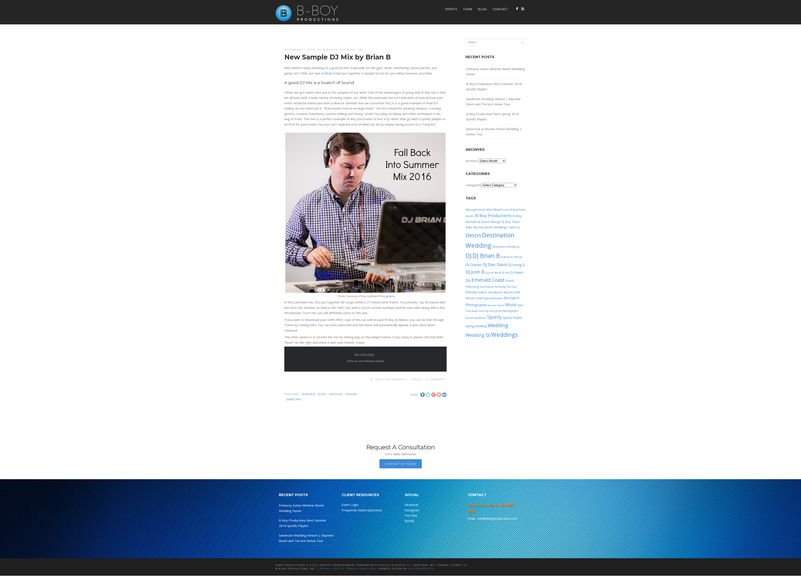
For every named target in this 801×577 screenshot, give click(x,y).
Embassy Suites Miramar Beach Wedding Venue (495, 71)
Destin (473, 235)
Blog (482, 9)
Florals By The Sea (505, 287)
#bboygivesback (475, 209)
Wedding (498, 325)
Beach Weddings (496, 227)
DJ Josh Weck (493, 272)
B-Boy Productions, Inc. (344, 50)
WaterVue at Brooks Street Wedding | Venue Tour (493, 131)
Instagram (411, 510)
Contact (500, 9)
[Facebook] (517, 8)
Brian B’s (432, 103)
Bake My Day (475, 227)
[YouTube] (522, 8)
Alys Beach (494, 209)
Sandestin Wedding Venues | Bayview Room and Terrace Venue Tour (493, 101)
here (313, 325)
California (514, 227)
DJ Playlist (516, 272)
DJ (469, 255)
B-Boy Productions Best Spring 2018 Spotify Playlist (492, 116)
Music (417, 379)
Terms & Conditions (360, 568)
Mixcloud (336, 394)
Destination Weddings (505, 247)
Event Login (349, 505)
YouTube (410, 515)
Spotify (494, 317)
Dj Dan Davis (495, 264)
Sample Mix (293, 399)
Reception (510, 311)
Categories (473, 185)
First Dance (487, 287)
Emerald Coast (488, 280)
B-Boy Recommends (391, 379)
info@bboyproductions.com (497, 518)
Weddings (504, 334)
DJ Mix (322, 394)
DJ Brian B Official (511, 257)
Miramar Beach (495, 305)
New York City (480, 311)
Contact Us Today (401, 463)
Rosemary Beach (476, 318)
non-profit (495, 311)
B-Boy (506, 209)
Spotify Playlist (512, 318)
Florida (471, 292)
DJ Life (505, 272)
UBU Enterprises (420, 568)
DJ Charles (474, 265)
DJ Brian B (328, 73)
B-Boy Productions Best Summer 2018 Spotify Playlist (494, 86)
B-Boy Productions (493, 215)
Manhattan (496, 298)
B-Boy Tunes (511, 222)
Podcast (351, 394)
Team (467, 9)
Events (451, 9)
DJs (468, 280)
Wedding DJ (478, 335)
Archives (472, 161)
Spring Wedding (476, 326)
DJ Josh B (475, 272)
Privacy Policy (331, 568)
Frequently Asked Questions (361, 510)
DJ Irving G (516, 265)
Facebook (411, 505)
